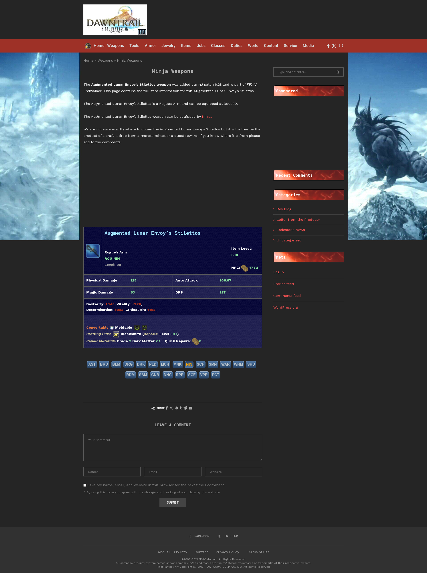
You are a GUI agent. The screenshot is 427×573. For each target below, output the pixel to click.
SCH (201, 364)
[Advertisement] (263, 19)
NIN (189, 364)
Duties (236, 45)
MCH (165, 364)
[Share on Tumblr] (181, 408)
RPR (180, 375)
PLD (153, 364)
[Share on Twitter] (171, 408)
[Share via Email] (190, 408)
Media (308, 45)
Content (271, 45)
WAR (225, 364)
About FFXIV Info (172, 552)
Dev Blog (284, 209)
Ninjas (207, 116)
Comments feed (287, 296)
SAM (143, 375)
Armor (150, 45)
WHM (238, 364)
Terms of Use (258, 552)
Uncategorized (289, 240)
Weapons (115, 45)
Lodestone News (291, 230)
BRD (104, 364)
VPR (204, 375)
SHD (251, 364)
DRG (129, 364)
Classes (218, 45)
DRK (141, 364)
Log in (278, 272)
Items (186, 45)
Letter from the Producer (298, 219)
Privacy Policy (227, 552)
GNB (155, 375)
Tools (134, 45)
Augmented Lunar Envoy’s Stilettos (153, 233)
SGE (192, 375)
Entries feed (283, 284)
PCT (215, 375)
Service (290, 45)
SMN (213, 364)
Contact (201, 552)
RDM (130, 375)
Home (88, 60)
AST (92, 364)
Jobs (201, 45)
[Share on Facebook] (167, 408)
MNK (177, 364)
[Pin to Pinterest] (176, 408)
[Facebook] (328, 45)
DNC (168, 375)
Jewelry (168, 45)
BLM (116, 364)
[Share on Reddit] (185, 408)
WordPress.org (285, 307)
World (253, 45)
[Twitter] (334, 45)
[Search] (341, 45)
